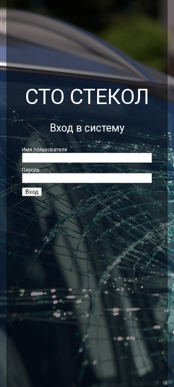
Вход (31, 192)
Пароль (30, 170)
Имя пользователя (44, 150)
